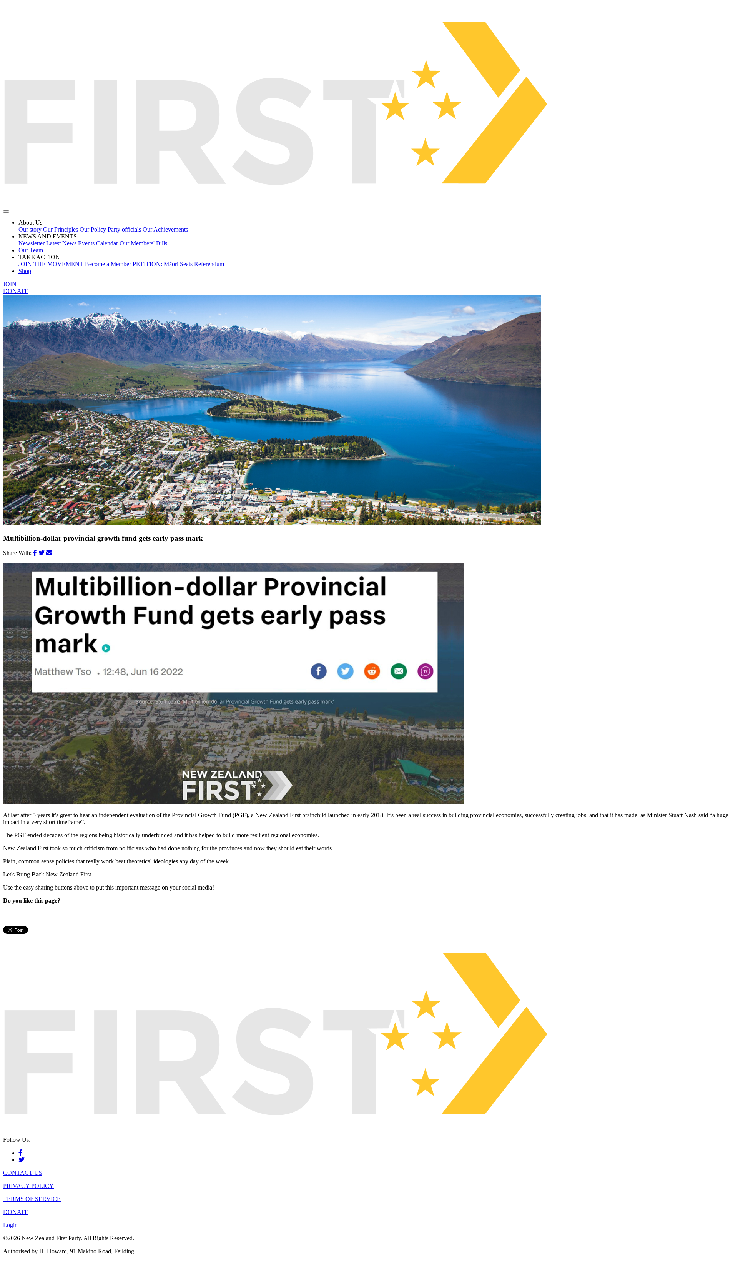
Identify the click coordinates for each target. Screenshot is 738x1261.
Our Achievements (165, 229)
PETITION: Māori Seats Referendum (178, 264)
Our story (30, 229)
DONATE (15, 291)
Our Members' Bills (143, 243)
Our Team (30, 250)
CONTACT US (22, 1172)
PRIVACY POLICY (28, 1186)
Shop (24, 271)
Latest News (61, 243)
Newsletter (31, 243)
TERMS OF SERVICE (32, 1199)
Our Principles (60, 229)
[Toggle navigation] (6, 211)
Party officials (124, 229)
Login (10, 1225)
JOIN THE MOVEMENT (50, 264)
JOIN (10, 284)
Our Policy (93, 229)
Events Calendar (98, 243)
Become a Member (108, 264)
